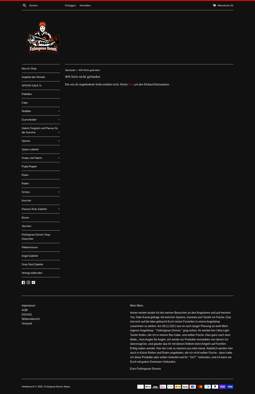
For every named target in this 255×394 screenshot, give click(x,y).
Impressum (28, 305)
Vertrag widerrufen (32, 272)
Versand (27, 323)
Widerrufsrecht (31, 318)
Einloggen (70, 5)
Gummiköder (41, 119)
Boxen (25, 217)
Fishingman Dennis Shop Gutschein (36, 236)
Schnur (41, 191)
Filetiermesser (30, 247)
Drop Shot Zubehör (32, 264)
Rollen (25, 183)
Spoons (41, 140)
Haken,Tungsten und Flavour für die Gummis (41, 130)
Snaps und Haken (41, 157)
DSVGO (27, 314)
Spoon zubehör (30, 149)
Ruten (25, 174)
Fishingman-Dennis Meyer (57, 386)
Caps (25, 102)
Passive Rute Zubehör (41, 209)
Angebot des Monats (33, 76)
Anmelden (85, 5)
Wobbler (41, 111)
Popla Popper (29, 166)
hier (130, 84)
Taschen (26, 226)
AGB (25, 310)
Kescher (26, 200)
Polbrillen (27, 94)
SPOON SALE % (31, 85)
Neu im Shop (29, 68)
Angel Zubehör (30, 255)
